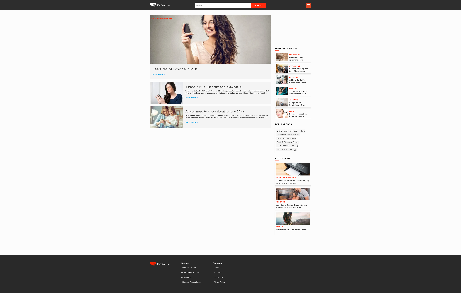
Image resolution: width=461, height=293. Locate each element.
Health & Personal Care (191, 282)
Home (216, 268)
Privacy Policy (219, 282)
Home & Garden (189, 268)
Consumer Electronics (191, 272)
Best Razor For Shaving (287, 146)
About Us (217, 272)
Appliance (186, 277)
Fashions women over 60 (288, 135)
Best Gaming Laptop (286, 138)
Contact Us (218, 277)
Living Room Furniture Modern (291, 131)
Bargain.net (160, 5)
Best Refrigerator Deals (287, 142)
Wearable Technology (286, 150)
